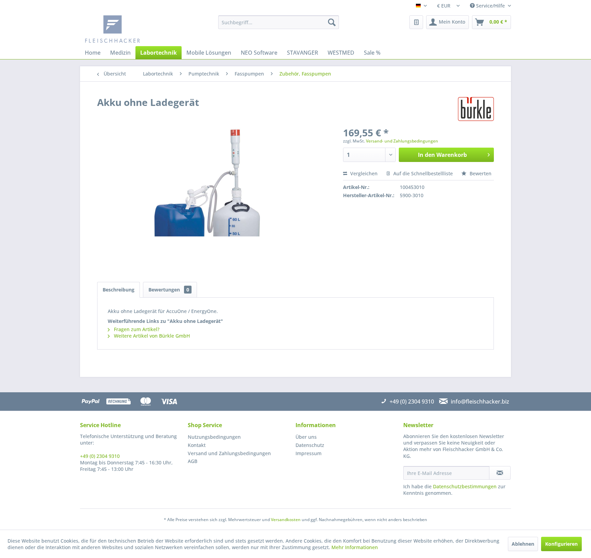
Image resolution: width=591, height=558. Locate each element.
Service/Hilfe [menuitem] (490, 5)
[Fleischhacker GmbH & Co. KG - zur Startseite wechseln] (136, 29)
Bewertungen (168, 289)
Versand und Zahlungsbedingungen (229, 453)
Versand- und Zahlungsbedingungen (402, 141)
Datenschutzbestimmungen (465, 486)
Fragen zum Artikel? (136, 329)
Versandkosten (286, 519)
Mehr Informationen (354, 547)
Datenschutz (310, 445)
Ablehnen (523, 544)
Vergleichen (363, 173)
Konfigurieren (561, 544)
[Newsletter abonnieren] (500, 473)
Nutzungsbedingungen (214, 437)
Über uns (306, 437)
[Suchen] (332, 22)
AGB (192, 461)
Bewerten (479, 173)
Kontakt (197, 445)
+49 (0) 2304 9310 (100, 456)
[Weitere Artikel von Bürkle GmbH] (476, 109)
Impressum (308, 453)
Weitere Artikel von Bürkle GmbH (151, 335)
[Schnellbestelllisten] (416, 22)
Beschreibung (118, 289)
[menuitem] (278, 22)
